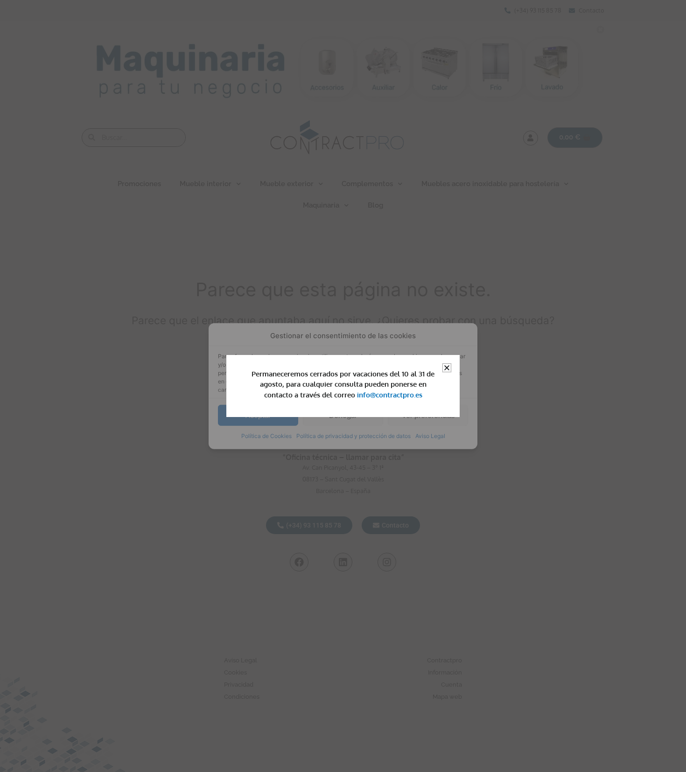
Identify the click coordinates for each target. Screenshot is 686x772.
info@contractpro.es (389, 394)
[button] (446, 367)
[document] (343, 386)
